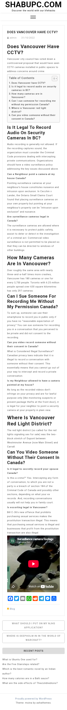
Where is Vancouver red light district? (29, 110)
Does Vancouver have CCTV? (28, 83)
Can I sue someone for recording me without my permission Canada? (34, 103)
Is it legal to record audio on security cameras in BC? (34, 88)
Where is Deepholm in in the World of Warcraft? (34, 637)
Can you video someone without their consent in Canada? (34, 117)
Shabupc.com (33, 4)
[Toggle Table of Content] (53, 78)
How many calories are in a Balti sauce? (25, 678)
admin (13, 37)
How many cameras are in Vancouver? (27, 96)
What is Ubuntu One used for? (19, 659)
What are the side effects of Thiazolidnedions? (30, 683)
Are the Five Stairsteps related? (20, 664)
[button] (33, 17)
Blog (12, 608)
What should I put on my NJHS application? (33, 625)
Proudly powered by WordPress (33, 698)
